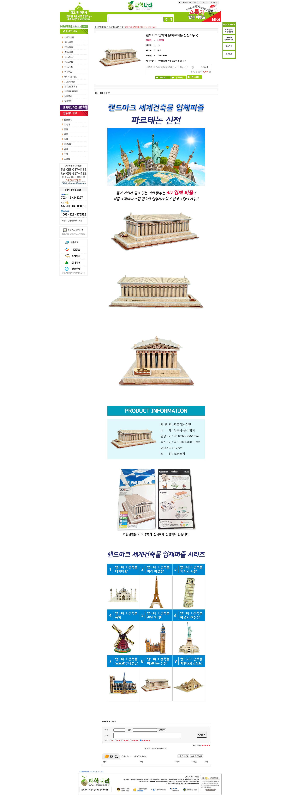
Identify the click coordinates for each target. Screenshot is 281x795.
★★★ (126, 741)
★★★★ (135, 741)
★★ (118, 741)
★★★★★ (146, 741)
